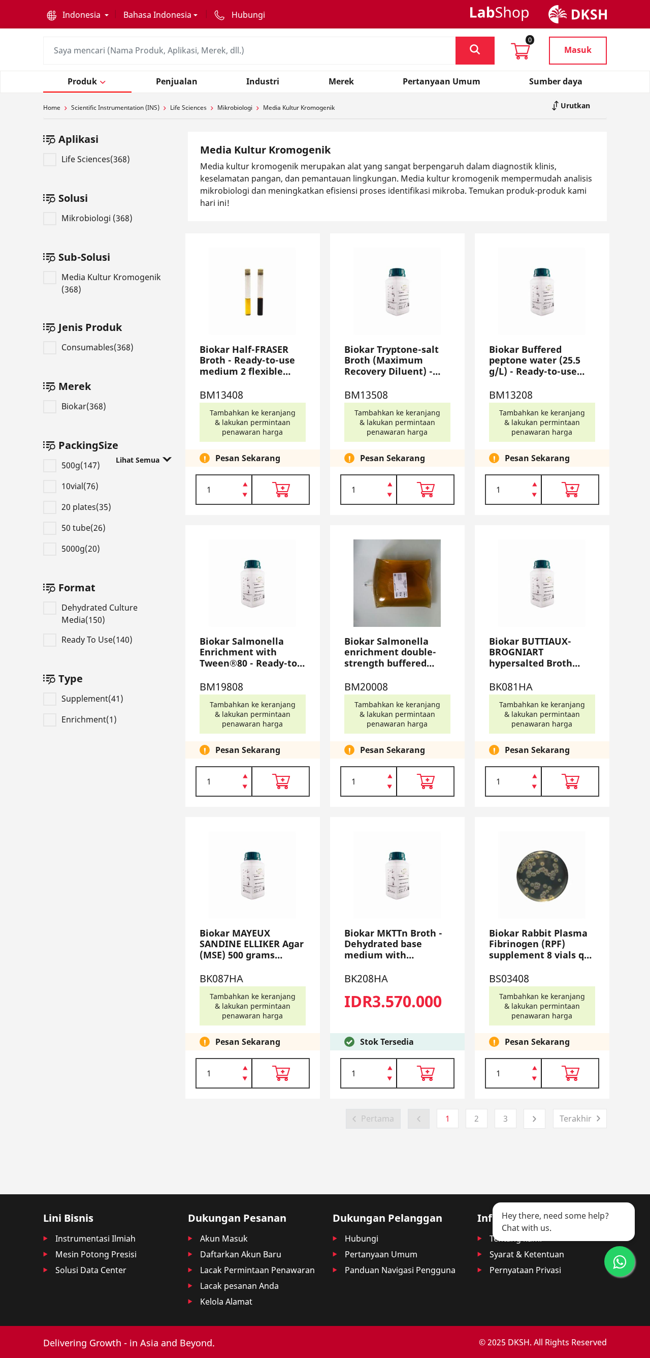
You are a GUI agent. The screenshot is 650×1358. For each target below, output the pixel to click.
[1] (245, 495)
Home (51, 107)
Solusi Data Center (90, 1270)
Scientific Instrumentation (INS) (115, 107)
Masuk (578, 49)
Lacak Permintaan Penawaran (257, 1270)
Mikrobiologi (234, 107)
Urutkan (574, 105)
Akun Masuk (224, 1238)
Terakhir (576, 1118)
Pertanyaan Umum (381, 1254)
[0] (520, 54)
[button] (78, 15)
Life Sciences (188, 107)
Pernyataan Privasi (525, 1270)
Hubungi (361, 1238)
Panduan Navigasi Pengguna (400, 1270)
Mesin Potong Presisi (96, 1254)
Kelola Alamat (226, 1301)
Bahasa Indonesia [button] (157, 14)
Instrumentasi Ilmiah (95, 1238)
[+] (245, 483)
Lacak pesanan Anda (239, 1285)
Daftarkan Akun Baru (240, 1254)
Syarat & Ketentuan (527, 1254)
